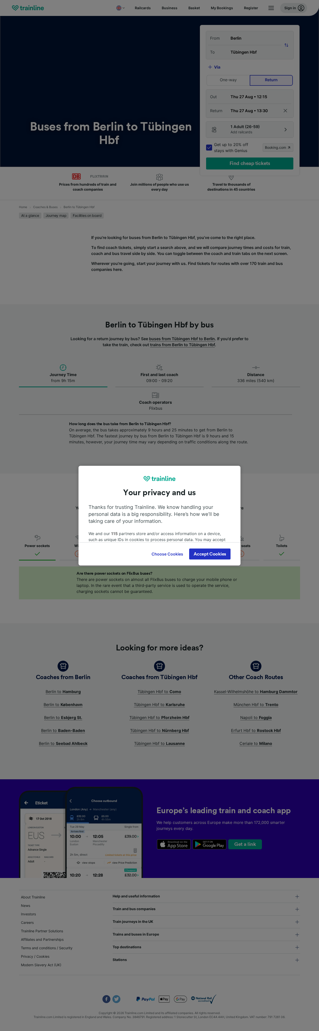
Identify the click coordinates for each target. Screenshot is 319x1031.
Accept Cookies (210, 554)
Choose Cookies (167, 554)
